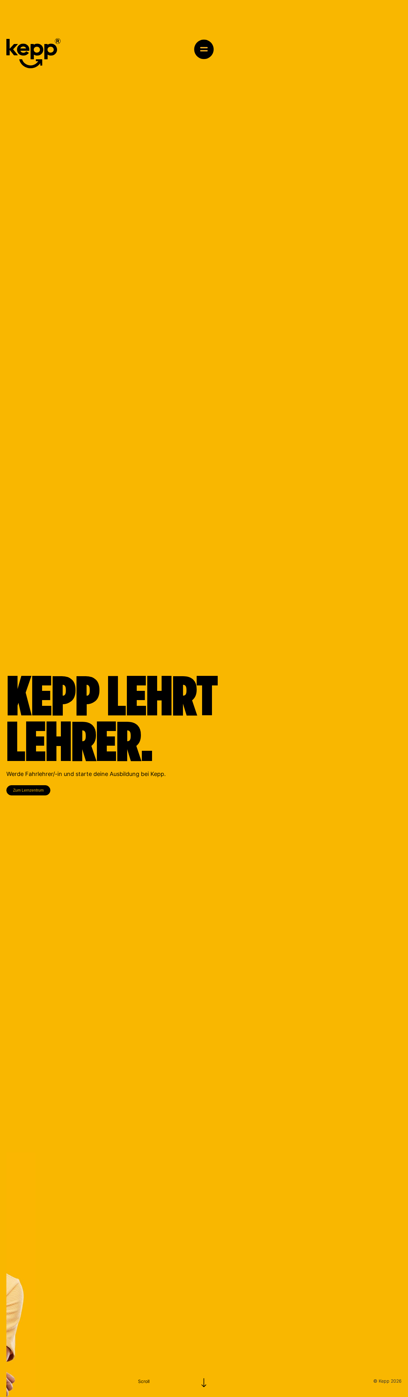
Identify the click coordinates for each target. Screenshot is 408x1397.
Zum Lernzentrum (28, 790)
